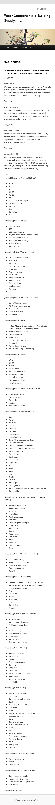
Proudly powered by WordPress (27, 800)
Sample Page (26, 47)
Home (7, 47)
